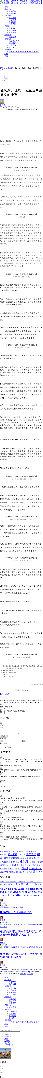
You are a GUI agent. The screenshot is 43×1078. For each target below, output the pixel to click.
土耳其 (22, 858)
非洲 (25, 868)
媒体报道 (7, 49)
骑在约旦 (28, 872)
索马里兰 (20, 865)
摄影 (12, 862)
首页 (6, 7)
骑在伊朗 (4, 872)
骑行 (35, 871)
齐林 (40, 872)
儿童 (23, 855)
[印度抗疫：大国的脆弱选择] (11, 907)
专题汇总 (7, 39)
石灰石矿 (8, 865)
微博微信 (12, 13)
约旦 (26, 865)
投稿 (6, 54)
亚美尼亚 (12, 854)
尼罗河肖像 (6, 862)
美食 (30, 865)
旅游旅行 (7, 26)
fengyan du (27, 851)
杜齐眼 (32, 862)
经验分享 (7, 16)
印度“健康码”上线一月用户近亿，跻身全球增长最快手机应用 (20, 933)
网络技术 (12, 11)
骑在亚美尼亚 (35, 868)
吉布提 (7, 858)
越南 (16, 869)
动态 (6, 56)
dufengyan (12, 851)
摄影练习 (12, 37)
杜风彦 (6, 694)
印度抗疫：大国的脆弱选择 (16, 912)
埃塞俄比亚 (34, 858)
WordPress (3, 855)
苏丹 (2, 869)
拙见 (2, 694)
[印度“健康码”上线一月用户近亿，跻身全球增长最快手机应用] (21, 927)
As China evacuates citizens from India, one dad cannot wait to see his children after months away (21, 892)
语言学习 (12, 20)
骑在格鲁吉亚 (19, 872)
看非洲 (11, 47)
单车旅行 (12, 28)
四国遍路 (12, 45)
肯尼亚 (35, 865)
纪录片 (7, 1041)
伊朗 (20, 854)
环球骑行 (12, 43)
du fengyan (20, 851)
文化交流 (12, 18)
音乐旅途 (12, 22)
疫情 (2, 865)
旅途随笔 (12, 32)
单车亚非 (31, 854)
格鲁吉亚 (39, 862)
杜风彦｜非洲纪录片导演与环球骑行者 (24, 52)
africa (1, 851)
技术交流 (7, 9)
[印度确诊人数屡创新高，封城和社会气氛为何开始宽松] (21, 949)
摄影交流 (7, 35)
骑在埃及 (12, 872)
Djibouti (6, 851)
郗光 (19, 869)
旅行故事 (12, 30)
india (33, 851)
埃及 (26, 858)
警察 (5, 869)
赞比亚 (11, 868)
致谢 (40, 865)
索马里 (14, 865)
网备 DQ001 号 (26, 974)
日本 (17, 862)
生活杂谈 (12, 24)
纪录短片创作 (14, 41)
